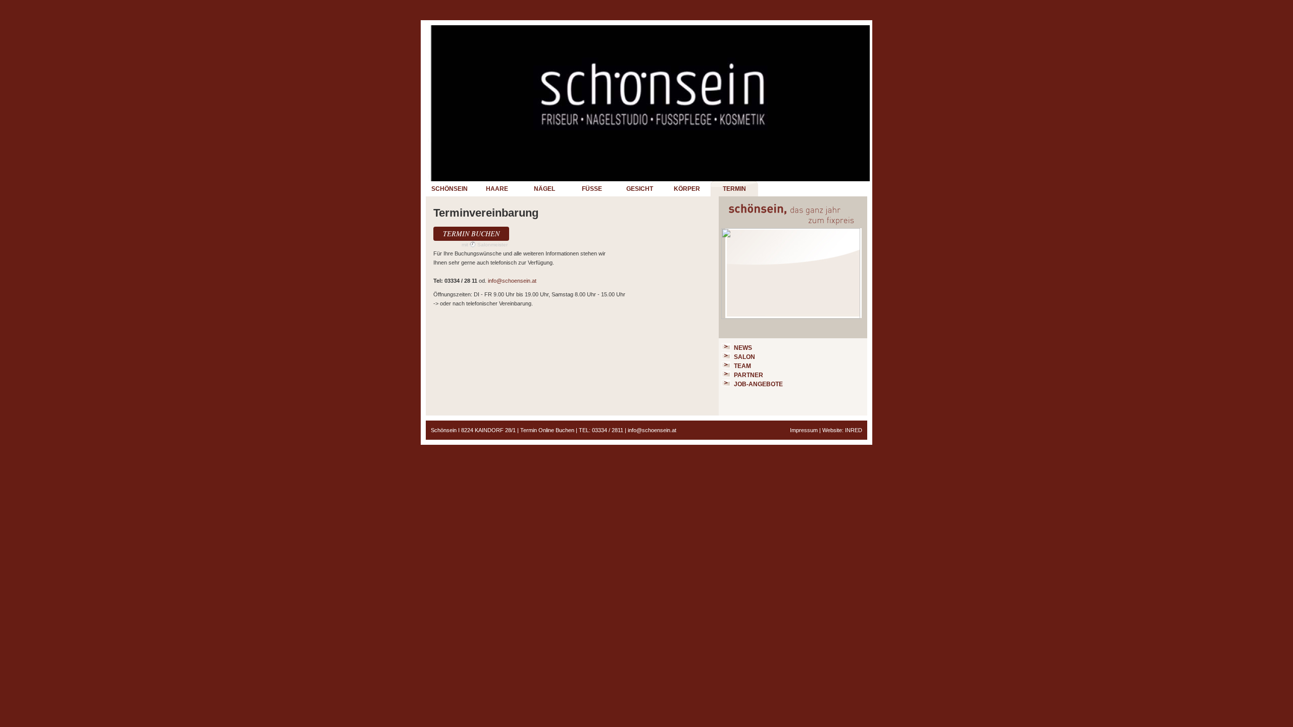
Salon (744, 356)
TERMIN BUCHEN (471, 233)
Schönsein (449, 188)
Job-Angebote (758, 384)
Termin (734, 188)
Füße (592, 188)
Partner (748, 375)
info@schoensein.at (512, 281)
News (743, 347)
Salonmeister (492, 244)
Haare (497, 188)
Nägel (544, 188)
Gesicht (639, 188)
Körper (687, 188)
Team (742, 366)
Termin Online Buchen (547, 430)
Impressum (804, 430)
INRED (853, 430)
